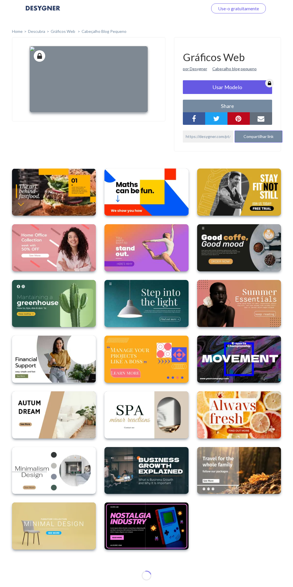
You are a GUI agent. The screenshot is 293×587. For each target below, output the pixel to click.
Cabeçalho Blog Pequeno (104, 31)
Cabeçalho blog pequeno (234, 68)
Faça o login (189, 8)
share (227, 106)
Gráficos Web (63, 31)
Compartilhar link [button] (258, 136)
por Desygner (195, 68)
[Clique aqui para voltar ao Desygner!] (42, 12)
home (17, 31)
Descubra (36, 31)
